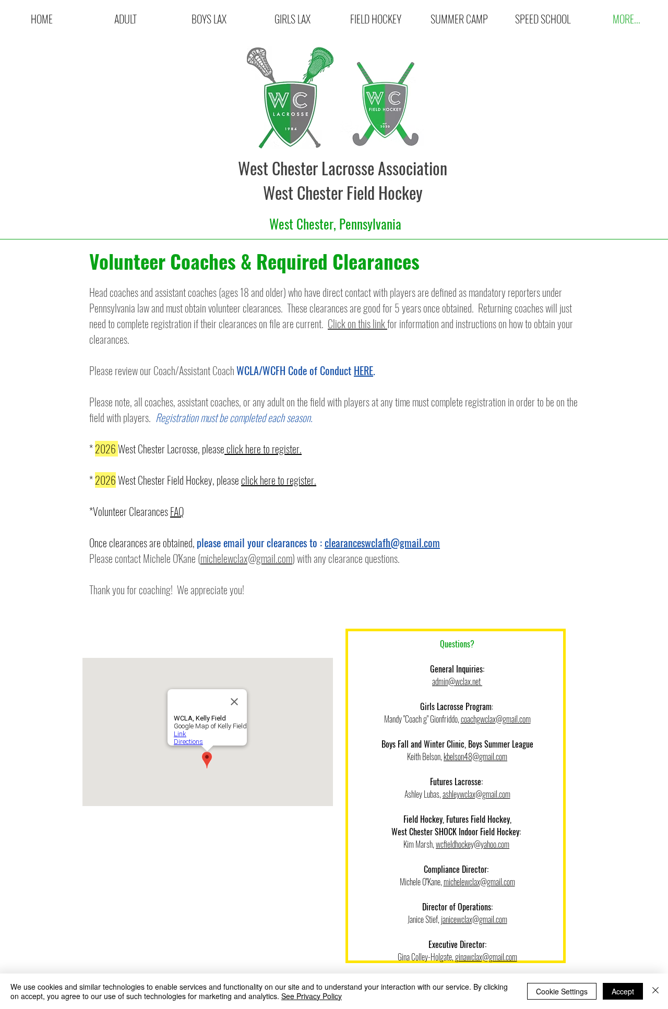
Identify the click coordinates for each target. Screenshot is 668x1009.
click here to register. (263, 449)
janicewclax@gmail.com (474, 919)
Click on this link (357, 323)
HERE (363, 370)
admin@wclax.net (457, 681)
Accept (623, 991)
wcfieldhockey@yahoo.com (472, 844)
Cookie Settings (562, 991)
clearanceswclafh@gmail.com (382, 542)
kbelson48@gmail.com (475, 756)
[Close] (655, 991)
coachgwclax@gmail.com (496, 719)
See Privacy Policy (311, 996)
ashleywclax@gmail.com (476, 794)
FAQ (177, 511)
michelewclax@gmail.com (246, 558)
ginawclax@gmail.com (486, 957)
